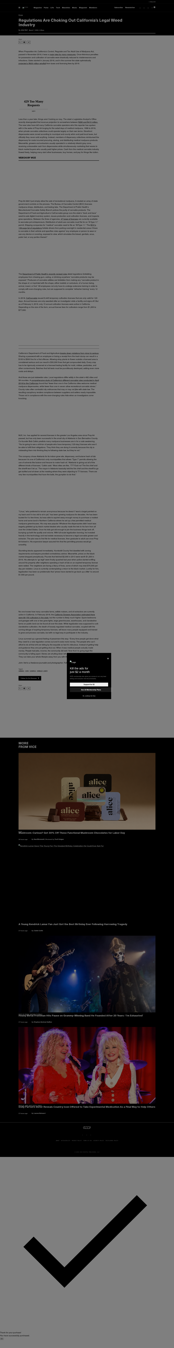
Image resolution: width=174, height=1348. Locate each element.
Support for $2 (89, 684)
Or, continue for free (89, 696)
